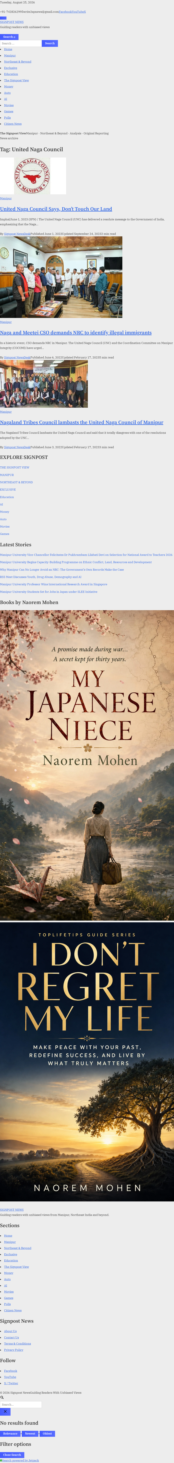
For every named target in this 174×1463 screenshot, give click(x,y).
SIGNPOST (12, 22)
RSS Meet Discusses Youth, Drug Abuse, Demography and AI (40, 577)
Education (11, 74)
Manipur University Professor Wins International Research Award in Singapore (53, 584)
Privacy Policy (13, 1350)
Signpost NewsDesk (17, 234)
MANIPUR (7, 475)
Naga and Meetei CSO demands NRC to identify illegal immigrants (76, 333)
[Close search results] (5, 1412)
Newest (30, 1433)
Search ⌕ (9, 37)
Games (8, 111)
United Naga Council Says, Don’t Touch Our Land (56, 209)
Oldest (47, 1433)
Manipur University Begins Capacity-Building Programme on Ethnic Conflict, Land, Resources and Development (76, 562)
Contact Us (11, 1337)
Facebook (65, 12)
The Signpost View (16, 80)
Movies (9, 105)
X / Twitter (11, 1383)
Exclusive (10, 68)
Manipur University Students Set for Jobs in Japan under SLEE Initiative (48, 592)
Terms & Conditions (17, 1343)
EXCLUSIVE (8, 489)
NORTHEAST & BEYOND (16, 482)
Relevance (10, 1433)
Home (8, 49)
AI (5, 99)
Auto (7, 93)
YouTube (78, 12)
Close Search (12, 1455)
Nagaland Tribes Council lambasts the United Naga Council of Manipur (81, 422)
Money (8, 86)
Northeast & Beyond (17, 62)
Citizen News (13, 124)
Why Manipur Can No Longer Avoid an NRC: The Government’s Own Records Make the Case (62, 570)
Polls (7, 118)
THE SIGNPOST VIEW (14, 467)
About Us (10, 1331)
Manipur (10, 55)
